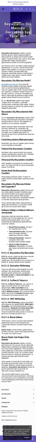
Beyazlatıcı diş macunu (10, 84)
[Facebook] (3, 427)
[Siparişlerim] (30, 9)
